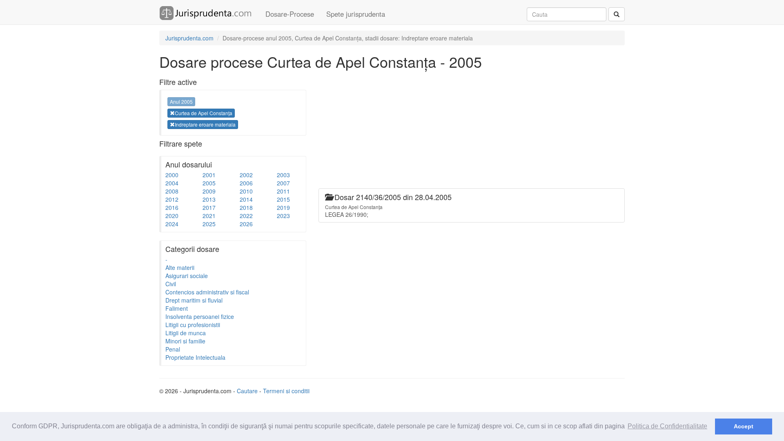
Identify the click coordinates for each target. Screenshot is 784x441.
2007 (283, 183)
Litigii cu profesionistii (192, 325)
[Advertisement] (467, 131)
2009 (209, 191)
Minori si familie (185, 341)
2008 (171, 191)
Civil (170, 284)
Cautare (247, 391)
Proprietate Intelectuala (195, 357)
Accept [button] (743, 426)
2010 (246, 191)
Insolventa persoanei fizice (199, 316)
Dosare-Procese (289, 14)
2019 (283, 207)
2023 (283, 216)
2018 (246, 207)
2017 (209, 207)
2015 (283, 199)
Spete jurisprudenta (355, 14)
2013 (209, 199)
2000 (171, 175)
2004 (171, 183)
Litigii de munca (185, 333)
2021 (209, 216)
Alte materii (179, 267)
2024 (171, 224)
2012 (171, 199)
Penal (172, 349)
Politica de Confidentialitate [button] (667, 426)
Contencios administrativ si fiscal (207, 292)
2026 (246, 224)
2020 (171, 216)
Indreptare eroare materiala (205, 124)
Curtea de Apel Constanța (203, 112)
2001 (209, 175)
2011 (283, 191)
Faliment (176, 308)
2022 (246, 216)
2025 (209, 224)
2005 (209, 183)
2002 (246, 175)
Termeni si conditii (286, 391)
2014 (246, 199)
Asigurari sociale (186, 276)
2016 (171, 207)
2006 (246, 183)
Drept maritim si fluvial (194, 300)
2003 (283, 175)
